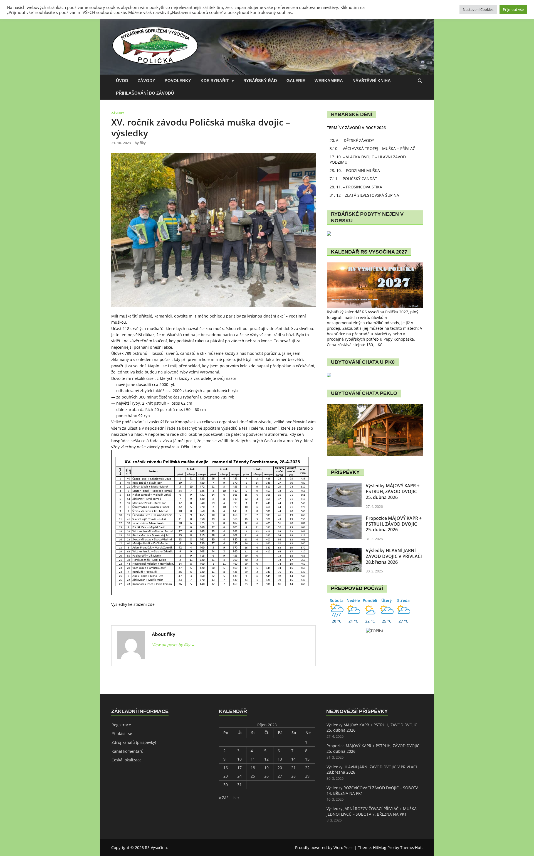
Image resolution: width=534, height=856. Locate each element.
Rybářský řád (260, 80)
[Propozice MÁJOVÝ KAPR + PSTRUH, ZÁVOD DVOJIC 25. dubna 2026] (344, 518)
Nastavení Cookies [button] (478, 9)
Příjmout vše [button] (513, 9)
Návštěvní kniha (371, 80)
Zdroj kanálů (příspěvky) (134, 742)
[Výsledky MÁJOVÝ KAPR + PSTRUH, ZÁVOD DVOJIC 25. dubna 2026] (344, 485)
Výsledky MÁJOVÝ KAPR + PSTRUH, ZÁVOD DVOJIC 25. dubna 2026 (392, 491)
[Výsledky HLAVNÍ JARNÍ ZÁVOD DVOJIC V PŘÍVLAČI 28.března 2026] (344, 550)
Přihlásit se (122, 733)
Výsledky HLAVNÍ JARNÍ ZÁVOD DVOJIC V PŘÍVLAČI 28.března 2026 (394, 556)
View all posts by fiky (173, 644)
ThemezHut (411, 847)
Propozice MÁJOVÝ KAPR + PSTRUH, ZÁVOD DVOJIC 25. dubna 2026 (394, 524)
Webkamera (329, 80)
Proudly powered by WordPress (324, 847)
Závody (146, 80)
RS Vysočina (156, 847)
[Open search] (420, 81)
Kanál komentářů (128, 751)
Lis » (235, 797)
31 (239, 784)
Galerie (295, 80)
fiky (143, 142)
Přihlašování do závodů (145, 93)
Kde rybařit (215, 80)
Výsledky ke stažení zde (133, 604)
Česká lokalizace (127, 759)
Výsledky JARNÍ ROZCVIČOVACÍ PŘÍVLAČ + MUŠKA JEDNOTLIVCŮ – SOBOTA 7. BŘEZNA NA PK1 (372, 811)
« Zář (223, 797)
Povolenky (178, 80)
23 (225, 776)
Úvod (122, 80)
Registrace (121, 724)
